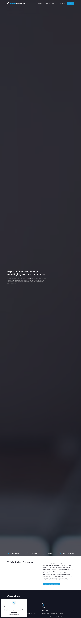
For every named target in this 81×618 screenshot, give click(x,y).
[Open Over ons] (57, 3)
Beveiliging (46, 610)
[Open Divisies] (42, 3)
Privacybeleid (13, 612)
